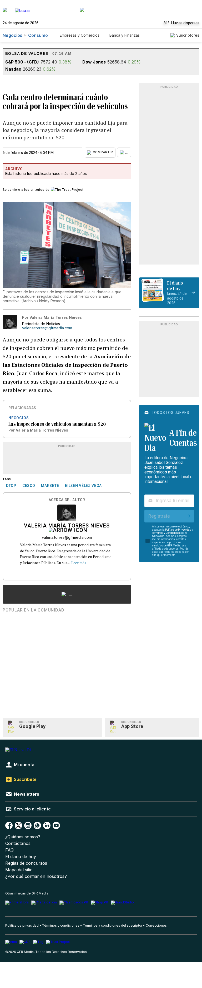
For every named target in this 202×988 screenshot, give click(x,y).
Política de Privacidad (178, 529)
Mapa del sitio (19, 869)
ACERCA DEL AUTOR (67, 500)
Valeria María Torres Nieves (67, 526)
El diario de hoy (20, 856)
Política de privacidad (22, 925)
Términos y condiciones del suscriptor (112, 925)
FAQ (9, 850)
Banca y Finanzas (124, 35)
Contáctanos (18, 843)
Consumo (38, 35)
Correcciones (156, 925)
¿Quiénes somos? (22, 836)
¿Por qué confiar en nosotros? (36, 876)
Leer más (78, 562)
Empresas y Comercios (79, 35)
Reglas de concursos (26, 863)
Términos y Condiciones (166, 532)
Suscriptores (187, 35)
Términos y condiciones (60, 925)
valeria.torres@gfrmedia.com (47, 328)
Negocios (12, 35)
